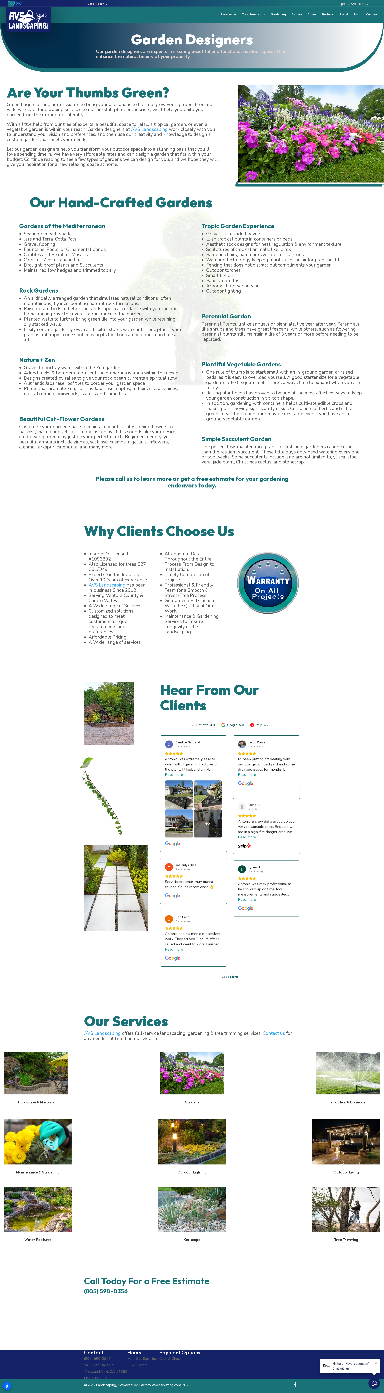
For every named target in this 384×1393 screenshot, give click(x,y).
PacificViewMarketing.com (160, 1385)
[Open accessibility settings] (7, 1386)
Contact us (274, 1033)
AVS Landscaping (149, 129)
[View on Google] (169, 744)
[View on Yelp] (242, 807)
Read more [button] (174, 774)
